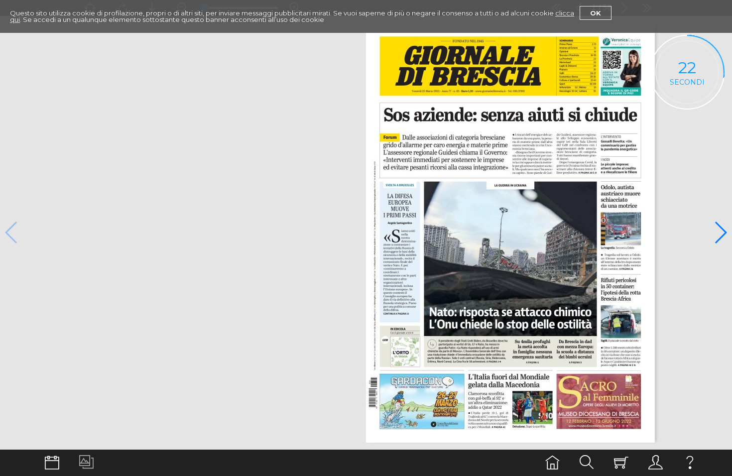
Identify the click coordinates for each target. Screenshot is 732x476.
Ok (595, 13)
